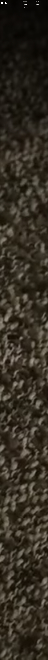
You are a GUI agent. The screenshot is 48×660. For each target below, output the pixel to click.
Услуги (25, 4)
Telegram (37, 4)
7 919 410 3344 (38, 1)
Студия (25, 3)
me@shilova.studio (38, 3)
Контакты (26, 7)
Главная (25, 1)
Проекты (25, 5)
